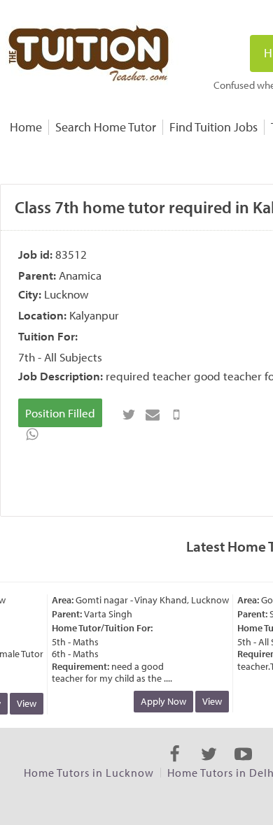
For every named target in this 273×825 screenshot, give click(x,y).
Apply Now (160, 701)
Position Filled (60, 413)
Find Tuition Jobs (213, 127)
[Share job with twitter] (129, 415)
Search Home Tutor (105, 127)
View (24, 703)
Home (26, 127)
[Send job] (176, 415)
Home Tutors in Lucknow (89, 773)
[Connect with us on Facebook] (174, 766)
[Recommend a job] (153, 415)
